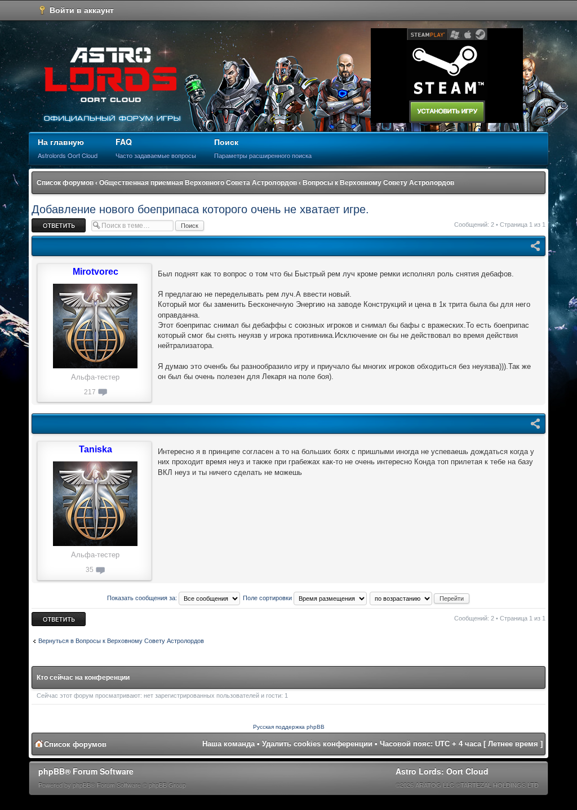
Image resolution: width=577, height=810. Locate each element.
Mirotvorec (95, 271)
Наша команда (228, 743)
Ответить (45, 221)
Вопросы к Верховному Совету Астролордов (378, 183)
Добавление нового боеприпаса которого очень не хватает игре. (200, 209)
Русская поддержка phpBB (289, 727)
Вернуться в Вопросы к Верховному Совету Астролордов (121, 640)
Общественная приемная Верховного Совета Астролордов (198, 183)
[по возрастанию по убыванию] (420, 598)
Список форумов (65, 183)
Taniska (95, 449)
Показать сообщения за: (143, 598)
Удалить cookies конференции (317, 743)
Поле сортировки (268, 598)
